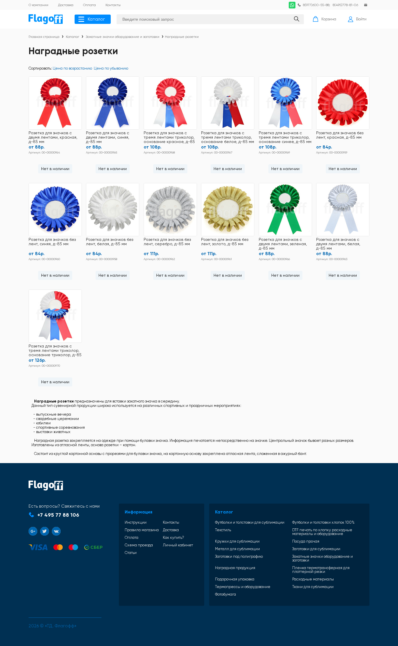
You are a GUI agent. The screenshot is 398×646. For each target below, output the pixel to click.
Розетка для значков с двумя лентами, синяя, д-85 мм (107, 137)
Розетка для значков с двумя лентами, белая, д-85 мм (338, 243)
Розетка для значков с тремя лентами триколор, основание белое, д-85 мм (227, 137)
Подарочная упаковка (234, 579)
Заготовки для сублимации (316, 549)
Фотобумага (225, 594)
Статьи (131, 553)
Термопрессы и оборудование (242, 587)
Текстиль (223, 530)
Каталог (96, 19)
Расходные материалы (313, 579)
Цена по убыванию (111, 68)
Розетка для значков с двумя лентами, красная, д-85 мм (53, 137)
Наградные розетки (182, 37)
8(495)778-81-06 (345, 5)
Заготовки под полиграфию (239, 557)
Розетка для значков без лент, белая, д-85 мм (109, 241)
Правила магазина (142, 530)
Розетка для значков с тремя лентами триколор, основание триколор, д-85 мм (55, 351)
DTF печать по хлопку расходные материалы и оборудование (322, 532)
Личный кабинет (178, 545)
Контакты (171, 522)
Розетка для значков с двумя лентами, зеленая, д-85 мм (283, 243)
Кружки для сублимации (237, 541)
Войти (361, 19)
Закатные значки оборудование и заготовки (122, 37)
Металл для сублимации (237, 549)
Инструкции (136, 522)
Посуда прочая (305, 541)
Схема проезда (139, 545)
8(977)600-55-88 (316, 5)
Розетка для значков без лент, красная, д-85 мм (339, 135)
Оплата (131, 537)
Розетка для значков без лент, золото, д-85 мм (224, 241)
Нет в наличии (55, 168)
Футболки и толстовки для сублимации (249, 522)
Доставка (171, 530)
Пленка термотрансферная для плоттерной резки (321, 569)
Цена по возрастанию (72, 68)
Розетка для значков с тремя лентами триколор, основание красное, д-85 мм (169, 137)
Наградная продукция (235, 568)
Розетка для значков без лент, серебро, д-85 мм (167, 241)
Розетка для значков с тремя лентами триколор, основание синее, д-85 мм (285, 137)
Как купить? (173, 537)
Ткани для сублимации (313, 587)
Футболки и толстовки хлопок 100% (323, 522)
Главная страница (44, 37)
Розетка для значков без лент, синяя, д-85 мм (52, 241)
